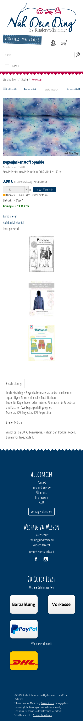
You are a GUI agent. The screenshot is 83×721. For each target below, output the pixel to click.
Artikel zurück (30, 89)
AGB (41, 502)
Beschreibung (14, 383)
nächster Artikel (72, 89)
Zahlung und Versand (42, 540)
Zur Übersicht (11, 89)
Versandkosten (40, 181)
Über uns (41, 492)
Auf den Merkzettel (13, 222)
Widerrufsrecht (41, 545)
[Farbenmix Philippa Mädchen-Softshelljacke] (41, 254)
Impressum (41, 497)
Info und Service (41, 487)
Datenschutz (41, 535)
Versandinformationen (42, 715)
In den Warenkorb (44, 189)
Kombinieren (10, 216)
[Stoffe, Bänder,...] (41, 17)
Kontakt (41, 482)
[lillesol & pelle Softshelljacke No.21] (41, 298)
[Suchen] (77, 55)
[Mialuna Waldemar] (41, 343)
